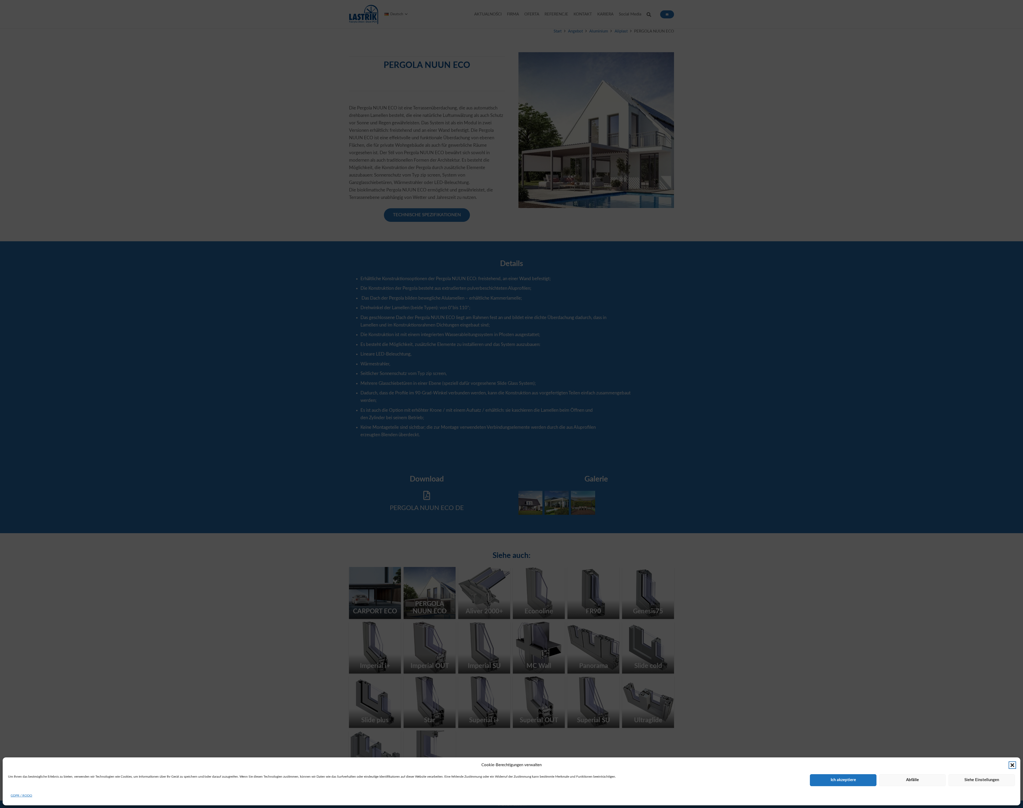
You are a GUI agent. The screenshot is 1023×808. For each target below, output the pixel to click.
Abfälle (912, 780)
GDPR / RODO (21, 795)
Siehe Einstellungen (981, 780)
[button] (1012, 765)
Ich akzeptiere (843, 780)
